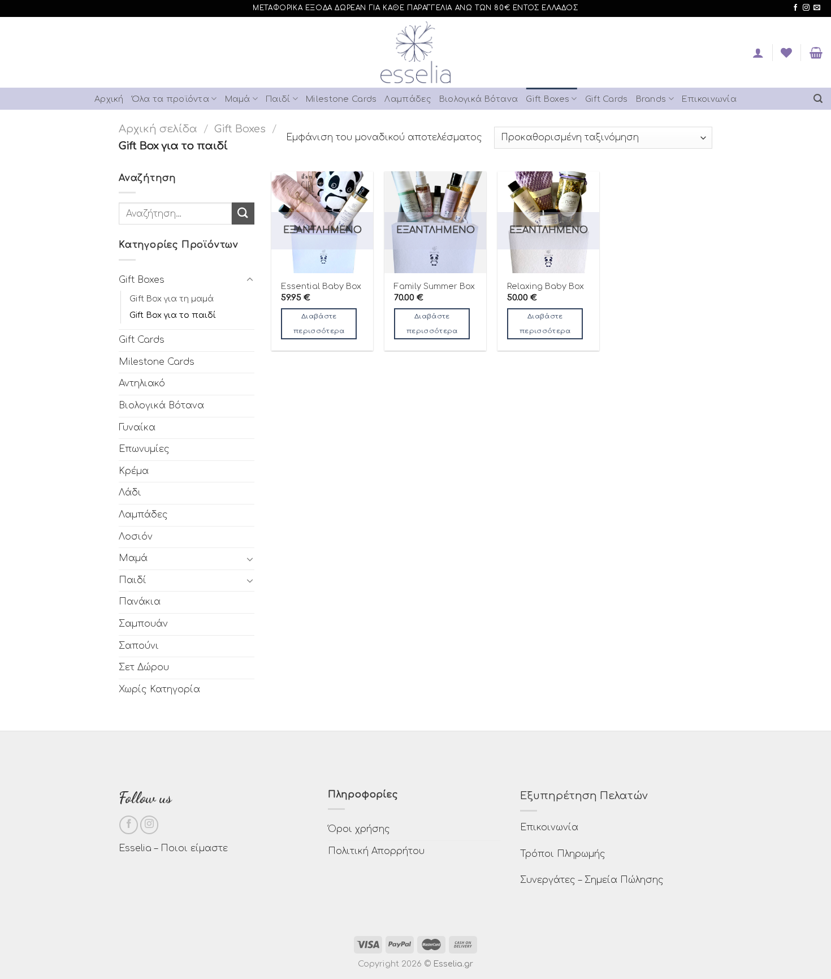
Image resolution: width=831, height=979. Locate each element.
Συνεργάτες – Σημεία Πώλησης (592, 880)
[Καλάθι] (816, 52)
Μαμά (237, 98)
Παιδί (278, 98)
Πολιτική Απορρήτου (376, 851)
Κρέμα (134, 471)
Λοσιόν (136, 537)
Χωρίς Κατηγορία (159, 689)
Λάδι (130, 493)
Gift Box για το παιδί (172, 315)
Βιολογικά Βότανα (478, 98)
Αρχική (109, 98)
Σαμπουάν (143, 624)
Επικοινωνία (709, 98)
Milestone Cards (341, 98)
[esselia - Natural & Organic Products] (415, 52)
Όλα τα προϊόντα (170, 98)
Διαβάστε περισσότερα (319, 323)
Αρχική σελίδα (158, 129)
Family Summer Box (434, 286)
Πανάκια (140, 602)
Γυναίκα (137, 427)
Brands (651, 98)
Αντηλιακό (142, 383)
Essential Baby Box (321, 286)
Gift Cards (606, 98)
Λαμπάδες (407, 98)
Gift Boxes (547, 98)
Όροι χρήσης (359, 829)
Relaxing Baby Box (545, 286)
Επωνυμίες (144, 449)
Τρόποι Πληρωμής (562, 854)
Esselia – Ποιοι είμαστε (173, 848)
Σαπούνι (139, 646)
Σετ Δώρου (144, 667)
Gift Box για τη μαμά (171, 298)
